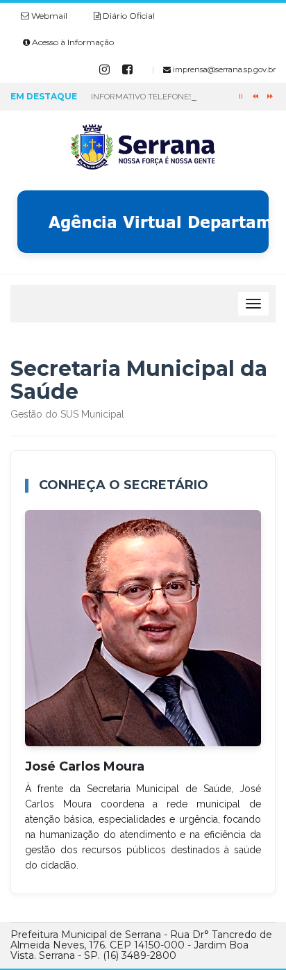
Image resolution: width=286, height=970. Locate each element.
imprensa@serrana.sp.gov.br (223, 69)
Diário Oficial (128, 15)
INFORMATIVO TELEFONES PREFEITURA (168, 96)
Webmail (48, 15)
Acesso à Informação (72, 42)
